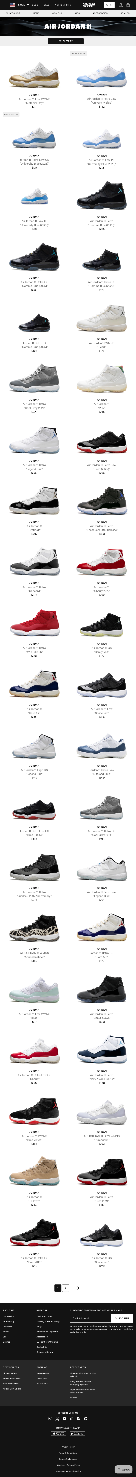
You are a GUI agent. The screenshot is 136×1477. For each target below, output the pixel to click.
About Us (8, 1310)
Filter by (67, 41)
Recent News (78, 1367)
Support (41, 1310)
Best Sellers (11, 1367)
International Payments (47, 1331)
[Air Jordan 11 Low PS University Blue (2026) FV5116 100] (101, 135)
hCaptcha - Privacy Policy (68, 1465)
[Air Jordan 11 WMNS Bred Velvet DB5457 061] (34, 1111)
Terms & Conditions (68, 1452)
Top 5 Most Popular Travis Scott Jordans (82, 1391)
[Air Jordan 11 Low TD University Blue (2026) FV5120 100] (34, 196)
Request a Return (44, 1352)
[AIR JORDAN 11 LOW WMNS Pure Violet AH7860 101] (101, 1111)
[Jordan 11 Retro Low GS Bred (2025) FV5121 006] (34, 806)
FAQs (39, 1326)
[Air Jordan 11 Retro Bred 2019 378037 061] (101, 1172)
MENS (36, 13)
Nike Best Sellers (11, 1383)
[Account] (121, 5)
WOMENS (57, 13)
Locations (7, 1326)
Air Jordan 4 (41, 1383)
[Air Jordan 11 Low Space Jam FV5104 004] (101, 684)
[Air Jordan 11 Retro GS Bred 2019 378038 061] (34, 1233)
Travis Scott (41, 1378)
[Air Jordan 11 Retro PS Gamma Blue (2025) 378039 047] (101, 257)
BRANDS (125, 13)
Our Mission (8, 1316)
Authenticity (63, 4)
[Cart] (128, 5)
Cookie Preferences (68, 1458)
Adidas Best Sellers (12, 1388)
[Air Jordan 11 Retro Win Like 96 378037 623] (34, 623)
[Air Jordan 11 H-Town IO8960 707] (34, 1172)
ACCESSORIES (100, 13)
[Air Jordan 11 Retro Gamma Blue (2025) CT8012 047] (101, 196)
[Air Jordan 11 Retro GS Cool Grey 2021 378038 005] (101, 806)
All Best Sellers (10, 1373)
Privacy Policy (68, 1446)
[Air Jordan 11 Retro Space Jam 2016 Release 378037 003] (101, 501)
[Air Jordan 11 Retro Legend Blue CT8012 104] (34, 440)
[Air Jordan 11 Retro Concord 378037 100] (34, 562)
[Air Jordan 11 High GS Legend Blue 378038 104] (34, 745)
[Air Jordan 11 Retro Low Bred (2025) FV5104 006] (101, 440)
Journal (6, 1331)
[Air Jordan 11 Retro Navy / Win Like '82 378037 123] (101, 1050)
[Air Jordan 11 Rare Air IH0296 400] (34, 684)
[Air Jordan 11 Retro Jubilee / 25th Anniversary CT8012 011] (34, 867)
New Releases (43, 1373)
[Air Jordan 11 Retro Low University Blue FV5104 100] (101, 74)
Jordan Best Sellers (12, 1378)
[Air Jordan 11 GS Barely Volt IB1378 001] (101, 623)
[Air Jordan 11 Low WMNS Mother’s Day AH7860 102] (34, 74)
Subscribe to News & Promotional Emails (96, 1310)
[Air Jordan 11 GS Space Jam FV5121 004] (101, 1233)
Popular (41, 1367)
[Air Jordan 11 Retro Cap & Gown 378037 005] (101, 989)
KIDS (77, 13)
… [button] (72, 1288)
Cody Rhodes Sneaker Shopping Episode (80, 1383)
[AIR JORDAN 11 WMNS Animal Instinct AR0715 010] (34, 928)
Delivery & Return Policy (48, 1321)
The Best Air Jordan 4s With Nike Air (83, 1375)
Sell (46, 4)
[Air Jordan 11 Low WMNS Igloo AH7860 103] (34, 989)
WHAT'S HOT (13, 13)
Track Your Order (44, 1316)
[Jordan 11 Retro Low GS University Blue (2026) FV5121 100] (34, 135)
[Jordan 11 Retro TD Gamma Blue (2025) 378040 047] (34, 318)
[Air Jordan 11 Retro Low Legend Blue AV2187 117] (101, 867)
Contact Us (41, 1346)
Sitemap (6, 1341)
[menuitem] (35, 5)
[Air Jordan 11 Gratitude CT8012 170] (34, 501)
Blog (35, 4)
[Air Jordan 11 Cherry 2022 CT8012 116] (101, 562)
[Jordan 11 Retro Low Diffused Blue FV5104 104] (101, 745)
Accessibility (42, 1336)
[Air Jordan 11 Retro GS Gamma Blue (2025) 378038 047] (34, 257)
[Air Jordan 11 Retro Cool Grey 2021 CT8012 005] (34, 379)
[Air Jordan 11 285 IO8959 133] (101, 379)
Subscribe (122, 1318)
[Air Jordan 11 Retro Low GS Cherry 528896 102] (34, 1050)
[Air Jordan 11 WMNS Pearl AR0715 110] (101, 318)
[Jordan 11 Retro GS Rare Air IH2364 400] (101, 928)
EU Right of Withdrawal (47, 1341)
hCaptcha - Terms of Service (68, 1471)
